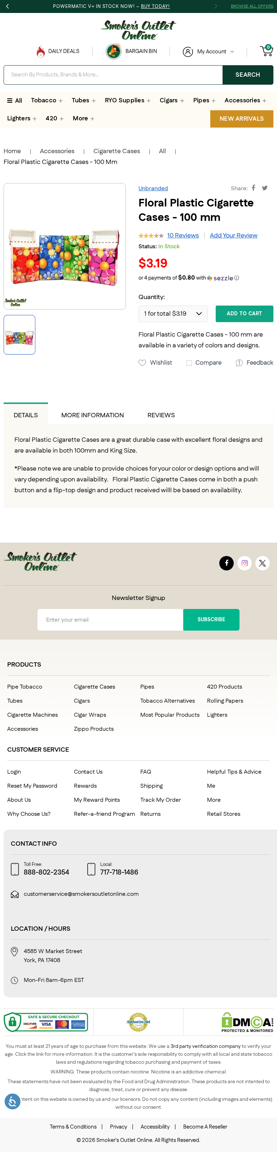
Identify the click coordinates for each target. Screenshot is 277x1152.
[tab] (26, 413)
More (214, 800)
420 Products (224, 687)
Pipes (147, 687)
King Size (123, 450)
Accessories (57, 151)
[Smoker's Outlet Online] (138, 30)
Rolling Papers (225, 701)
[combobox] (138, 75)
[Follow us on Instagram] (244, 563)
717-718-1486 (119, 872)
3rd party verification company (206, 1046)
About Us (19, 800)
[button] (205, 278)
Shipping (151, 786)
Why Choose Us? (28, 814)
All (162, 151)
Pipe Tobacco (24, 687)
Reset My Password (32, 786)
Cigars (82, 701)
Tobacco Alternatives (167, 701)
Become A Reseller (205, 1127)
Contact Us (88, 772)
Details (26, 415)
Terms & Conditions (73, 1127)
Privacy (118, 1127)
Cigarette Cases (116, 151)
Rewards (85, 786)
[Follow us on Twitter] (262, 563)
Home (12, 151)
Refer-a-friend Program (104, 814)
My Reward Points (97, 800)
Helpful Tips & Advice (234, 772)
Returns (150, 814)
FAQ (145, 772)
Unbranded (153, 188)
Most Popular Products (169, 715)
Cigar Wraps (90, 715)
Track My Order (160, 800)
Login (14, 772)
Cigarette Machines (32, 715)
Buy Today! (155, 6)
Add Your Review (234, 235)
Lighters (217, 715)
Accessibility (155, 1127)
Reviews (161, 415)
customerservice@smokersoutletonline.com (81, 894)
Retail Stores (223, 814)
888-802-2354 (46, 872)
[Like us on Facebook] (226, 563)
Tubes (14, 701)
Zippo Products (94, 729)
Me (211, 786)
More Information (92, 415)
